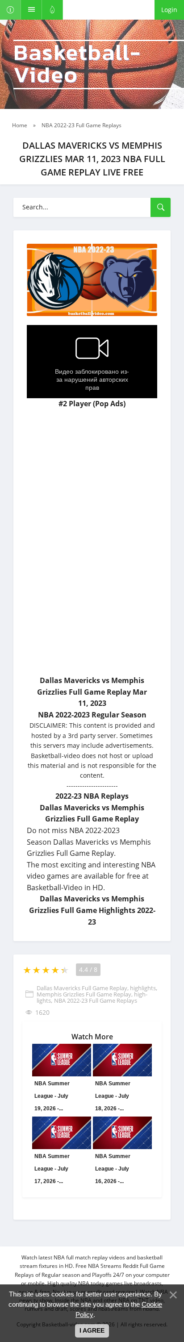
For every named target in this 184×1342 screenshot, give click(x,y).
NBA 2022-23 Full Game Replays (95, 1000)
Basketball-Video (77, 64)
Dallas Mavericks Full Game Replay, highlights (96, 988)
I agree (92, 1330)
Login (169, 9)
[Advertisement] (92, 579)
